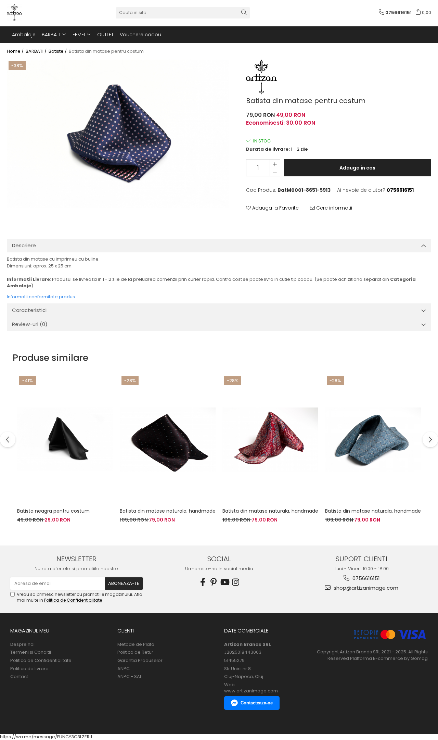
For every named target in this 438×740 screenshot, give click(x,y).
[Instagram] (235, 582)
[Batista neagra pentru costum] (65, 439)
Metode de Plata (135, 644)
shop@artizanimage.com (365, 587)
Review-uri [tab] (30, 324)
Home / (16, 51)
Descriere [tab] (24, 245)
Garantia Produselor (140, 660)
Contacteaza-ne (257, 702)
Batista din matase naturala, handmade (168, 510)
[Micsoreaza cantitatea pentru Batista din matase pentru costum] (275, 171)
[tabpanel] (118, 134)
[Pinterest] (213, 582)
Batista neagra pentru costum (53, 510)
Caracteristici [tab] (29, 310)
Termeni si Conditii (30, 652)
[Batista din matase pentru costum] (118, 134)
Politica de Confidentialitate (73, 600)
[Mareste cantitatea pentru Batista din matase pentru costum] (275, 163)
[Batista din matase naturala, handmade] (168, 439)
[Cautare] (244, 12)
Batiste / (58, 51)
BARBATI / (37, 51)
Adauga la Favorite (275, 207)
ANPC (123, 669)
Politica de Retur (135, 652)
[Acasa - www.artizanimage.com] (41, 12)
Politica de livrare (29, 669)
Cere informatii (333, 207)
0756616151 (365, 578)
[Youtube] (224, 582)
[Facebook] (202, 582)
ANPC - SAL (129, 677)
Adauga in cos (357, 167)
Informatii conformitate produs (41, 296)
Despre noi (22, 644)
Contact (19, 677)
